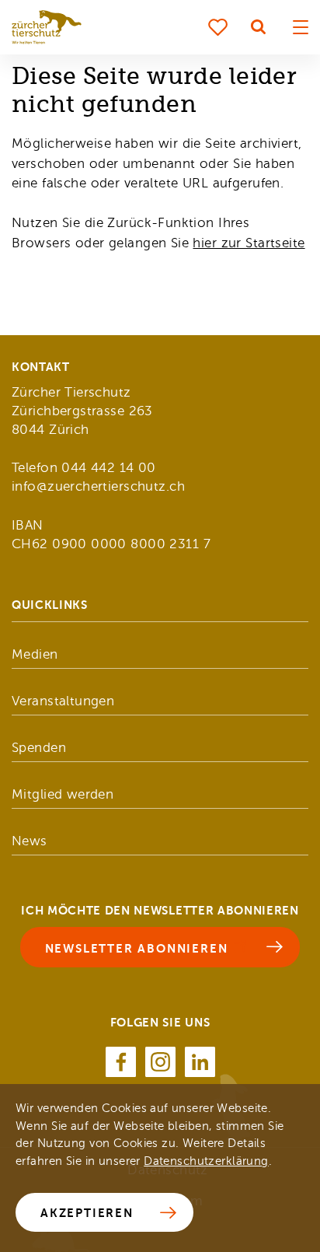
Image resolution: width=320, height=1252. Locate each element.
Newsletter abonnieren (136, 948)
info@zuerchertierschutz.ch (98, 486)
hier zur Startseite (248, 243)
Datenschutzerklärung (206, 1161)
